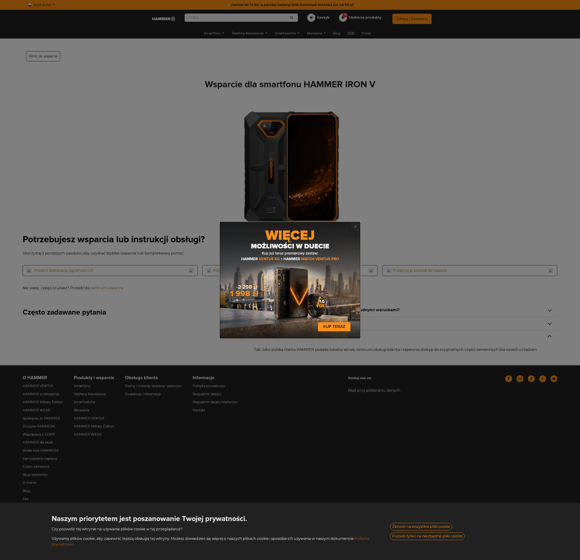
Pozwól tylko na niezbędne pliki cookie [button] (427, 536)
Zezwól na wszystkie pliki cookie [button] (421, 526)
